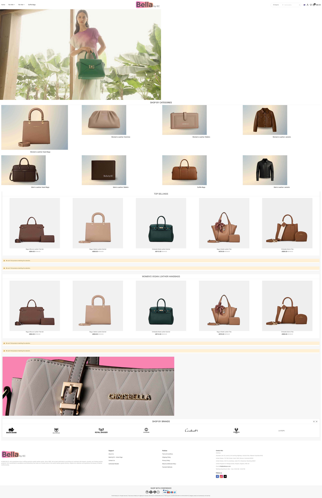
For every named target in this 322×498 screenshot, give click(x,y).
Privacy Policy (166, 460)
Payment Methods (167, 467)
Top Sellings (161, 194)
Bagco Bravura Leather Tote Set (35, 249)
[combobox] (292, 5)
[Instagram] (221, 476)
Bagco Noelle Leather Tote (224, 249)
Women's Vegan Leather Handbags (161, 276)
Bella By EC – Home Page (115, 457)
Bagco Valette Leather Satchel (98, 249)
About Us (111, 454)
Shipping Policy (166, 457)
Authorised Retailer (114, 463)
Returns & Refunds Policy (169, 463)
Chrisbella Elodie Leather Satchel (161, 249)
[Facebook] (217, 476)
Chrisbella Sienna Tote (287, 249)
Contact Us (112, 460)
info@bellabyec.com (225, 466)
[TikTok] (225, 476)
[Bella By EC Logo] (148, 4)
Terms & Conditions (167, 454)
